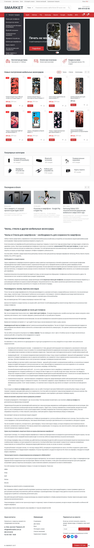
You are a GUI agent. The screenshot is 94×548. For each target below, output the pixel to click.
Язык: (85, 1)
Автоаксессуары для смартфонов (12, 49)
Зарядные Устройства (13, 38)
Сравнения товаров (53, 1)
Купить (9, 105)
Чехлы (64, 72)
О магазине (7, 1)
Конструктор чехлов (12, 22)
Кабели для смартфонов (13, 41)
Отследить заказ (29, 1)
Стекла (71, 72)
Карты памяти (10, 45)
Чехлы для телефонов (12, 19)
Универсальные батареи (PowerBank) (13, 26)
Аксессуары (79, 72)
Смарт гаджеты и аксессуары (11, 53)
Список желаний (41, 1)
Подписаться (84, 529)
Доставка (16, 1)
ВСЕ (59, 72)
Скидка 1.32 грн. (80, 545)
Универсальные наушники (11, 34)
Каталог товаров (14, 15)
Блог (21, 1)
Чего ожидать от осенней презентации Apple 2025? (14, 210)
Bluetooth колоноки (12, 30)
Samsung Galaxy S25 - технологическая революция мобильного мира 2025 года (74, 211)
